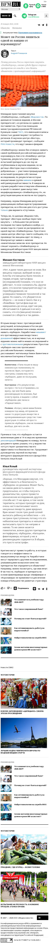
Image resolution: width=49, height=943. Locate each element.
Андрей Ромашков (19, 53)
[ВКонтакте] (39, 25)
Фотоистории (7, 675)
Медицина (17, 28)
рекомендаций (8, 440)
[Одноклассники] (46, 25)
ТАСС (20, 132)
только (4, 210)
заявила (27, 180)
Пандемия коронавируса (30, 32)
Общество (5, 28)
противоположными (12, 344)
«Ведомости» (37, 116)
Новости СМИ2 (7, 667)
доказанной (7, 338)
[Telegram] (43, 25)
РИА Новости (7, 144)
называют (41, 332)
